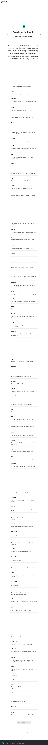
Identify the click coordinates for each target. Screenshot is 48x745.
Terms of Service (9, 741)
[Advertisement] (24, 12)
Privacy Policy (16, 741)
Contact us (23, 743)
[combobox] (24, 722)
